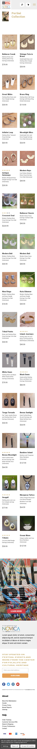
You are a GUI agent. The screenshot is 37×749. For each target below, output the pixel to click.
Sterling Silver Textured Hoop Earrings (9, 137)
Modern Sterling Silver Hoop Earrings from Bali (9, 220)
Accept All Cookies (28, 746)
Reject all (15, 746)
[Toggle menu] (34, 4)
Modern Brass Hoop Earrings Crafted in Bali (26, 217)
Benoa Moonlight (9, 455)
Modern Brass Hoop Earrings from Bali (26, 258)
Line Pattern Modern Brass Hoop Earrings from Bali (26, 175)
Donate (4, 703)
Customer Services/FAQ (9, 722)
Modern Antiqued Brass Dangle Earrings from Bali (9, 179)
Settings (5, 746)
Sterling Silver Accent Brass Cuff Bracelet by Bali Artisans (27, 338)
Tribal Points (7, 332)
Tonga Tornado (8, 412)
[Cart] (28, 5)
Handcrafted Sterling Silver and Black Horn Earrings (26, 379)
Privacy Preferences (8, 726)
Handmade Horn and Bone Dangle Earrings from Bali (26, 137)
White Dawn (7, 372)
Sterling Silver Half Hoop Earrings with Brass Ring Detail (27, 99)
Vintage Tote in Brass (26, 55)
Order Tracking (6, 720)
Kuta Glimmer (25, 291)
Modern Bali (7, 253)
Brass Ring (24, 94)
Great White (7, 94)
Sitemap (4, 709)
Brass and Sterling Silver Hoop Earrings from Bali (9, 336)
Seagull (5, 497)
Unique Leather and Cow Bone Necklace (27, 540)
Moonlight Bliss (26, 132)
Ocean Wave (25, 535)
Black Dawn (25, 374)
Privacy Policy (6, 705)
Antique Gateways (6, 174)
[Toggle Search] (22, 5)
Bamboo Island (26, 452)
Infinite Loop (7, 132)
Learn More (16, 611)
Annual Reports (7, 707)
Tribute (5, 538)
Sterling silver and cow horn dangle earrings (8, 502)
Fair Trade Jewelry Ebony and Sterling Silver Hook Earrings (9, 417)
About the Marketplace (9, 701)
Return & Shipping (7, 724)
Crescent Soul (8, 215)
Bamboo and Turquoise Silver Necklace (26, 457)
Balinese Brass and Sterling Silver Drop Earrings (8, 59)
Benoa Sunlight (26, 412)
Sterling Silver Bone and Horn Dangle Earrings (9, 99)
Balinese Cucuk (8, 54)
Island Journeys (26, 334)
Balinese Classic (27, 213)
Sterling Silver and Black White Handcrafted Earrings (9, 376)
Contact (4, 728)
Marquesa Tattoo (27, 495)
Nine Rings (6, 291)
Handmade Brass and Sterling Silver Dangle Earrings (26, 61)
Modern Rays (25, 170)
